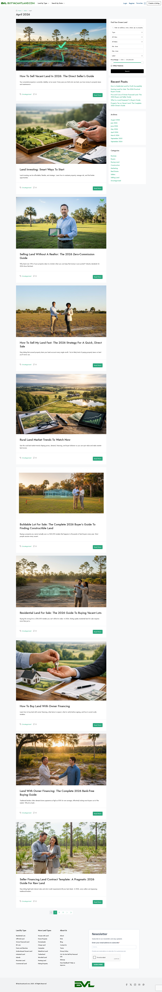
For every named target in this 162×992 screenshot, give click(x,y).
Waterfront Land (43, 951)
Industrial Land (20, 954)
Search (127, 71)
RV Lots (18, 945)
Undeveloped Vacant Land (24, 951)
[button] (127, 66)
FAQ (61, 939)
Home (19, 11)
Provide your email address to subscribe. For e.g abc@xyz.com (109, 951)
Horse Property (42, 939)
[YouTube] (139, 984)
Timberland (41, 954)
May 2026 (114, 129)
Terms (62, 948)
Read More (97, 95)
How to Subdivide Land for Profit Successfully (126, 86)
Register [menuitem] (132, 3)
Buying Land (115, 162)
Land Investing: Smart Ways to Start (42, 169)
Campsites (41, 948)
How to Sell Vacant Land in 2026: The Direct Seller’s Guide (57, 76)
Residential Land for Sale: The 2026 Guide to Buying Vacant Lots (60, 613)
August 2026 (115, 120)
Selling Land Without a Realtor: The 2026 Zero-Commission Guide (57, 256)
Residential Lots (20, 936)
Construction (115, 165)
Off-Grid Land (20, 939)
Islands (18, 957)
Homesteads (42, 942)
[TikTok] (143, 984)
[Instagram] (135, 984)
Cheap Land (41, 945)
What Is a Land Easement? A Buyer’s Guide (125, 100)
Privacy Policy (64, 951)
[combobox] (127, 32)
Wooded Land (42, 957)
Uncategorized (26, 94)
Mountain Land (20, 960)
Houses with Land (43, 936)
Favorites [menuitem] (140, 3)
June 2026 (114, 126)
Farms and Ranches (22, 948)
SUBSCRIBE (98, 964)
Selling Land (115, 177)
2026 (25, 11)
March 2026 (115, 135)
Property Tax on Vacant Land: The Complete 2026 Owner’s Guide (126, 104)
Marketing (114, 168)
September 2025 (116, 138)
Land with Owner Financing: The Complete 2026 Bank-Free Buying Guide (57, 793)
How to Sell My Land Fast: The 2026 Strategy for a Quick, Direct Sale (61, 344)
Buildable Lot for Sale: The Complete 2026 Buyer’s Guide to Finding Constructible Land (57, 526)
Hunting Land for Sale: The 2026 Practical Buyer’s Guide (125, 90)
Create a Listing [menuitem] (153, 3)
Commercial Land (21, 964)
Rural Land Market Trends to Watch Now (45, 440)
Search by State (57, 3)
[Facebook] (127, 984)
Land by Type (42, 3)
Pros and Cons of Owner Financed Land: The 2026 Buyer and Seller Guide (126, 96)
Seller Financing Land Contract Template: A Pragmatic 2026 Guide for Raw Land (57, 881)
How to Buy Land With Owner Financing (45, 706)
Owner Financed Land (22, 942)
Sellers (113, 174)
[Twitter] (131, 984)
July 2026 (114, 123)
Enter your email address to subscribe (105, 943)
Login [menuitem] (125, 3)
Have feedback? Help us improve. (67, 964)
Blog (61, 942)
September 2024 (116, 141)
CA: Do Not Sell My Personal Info (69, 955)
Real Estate (114, 171)
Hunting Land (42, 960)
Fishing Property (43, 964)
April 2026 (114, 132)
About (62, 936)
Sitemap (62, 960)
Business (113, 156)
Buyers (113, 159)
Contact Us (63, 945)
